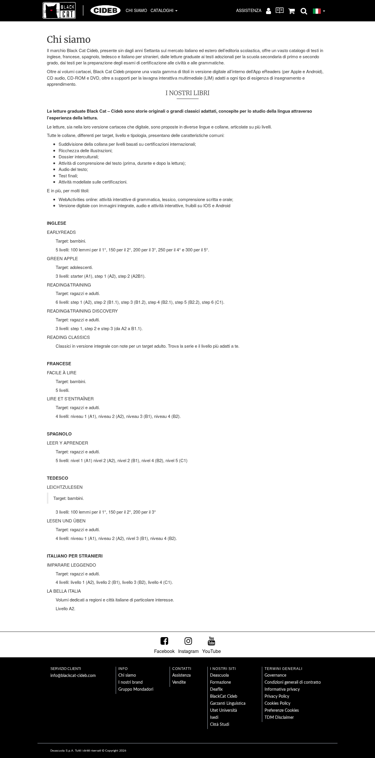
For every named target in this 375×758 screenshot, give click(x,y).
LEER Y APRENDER (67, 443)
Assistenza (248, 10)
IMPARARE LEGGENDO (71, 565)
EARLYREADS (61, 232)
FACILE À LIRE (61, 372)
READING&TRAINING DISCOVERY (82, 311)
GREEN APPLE (62, 258)
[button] (304, 10)
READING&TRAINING (69, 285)
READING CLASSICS (68, 337)
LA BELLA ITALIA (64, 591)
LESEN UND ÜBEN (66, 520)
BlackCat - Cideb (81, 10)
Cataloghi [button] (163, 10)
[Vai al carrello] (291, 10)
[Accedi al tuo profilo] (268, 10)
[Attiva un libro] (279, 10)
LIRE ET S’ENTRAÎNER (70, 398)
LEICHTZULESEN (65, 487)
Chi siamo (136, 10)
